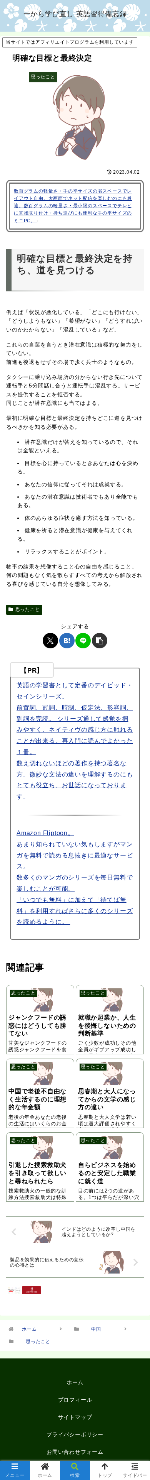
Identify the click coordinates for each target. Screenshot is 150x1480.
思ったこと (27, 609)
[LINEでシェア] (83, 640)
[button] (99, 640)
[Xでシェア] (50, 640)
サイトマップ (75, 1417)
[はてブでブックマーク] (67, 640)
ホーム (75, 1382)
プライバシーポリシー (75, 1434)
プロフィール (75, 1400)
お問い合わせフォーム (75, 1452)
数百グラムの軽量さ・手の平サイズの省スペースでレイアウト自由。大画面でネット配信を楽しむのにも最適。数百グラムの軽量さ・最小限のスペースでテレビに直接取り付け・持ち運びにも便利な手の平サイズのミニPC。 (73, 205)
